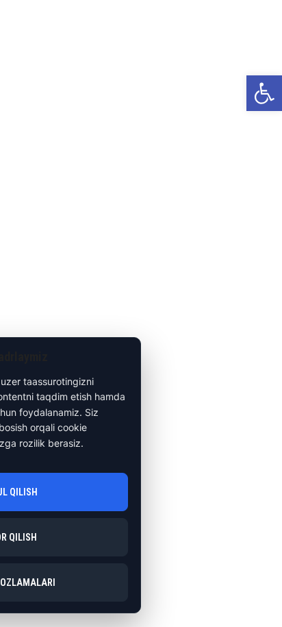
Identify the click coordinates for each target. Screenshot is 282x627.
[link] (264, 93)
